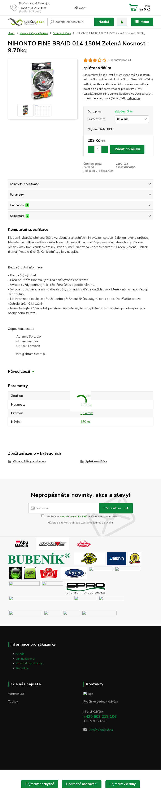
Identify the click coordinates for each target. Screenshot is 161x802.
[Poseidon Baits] (24, 587)
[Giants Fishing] (30, 572)
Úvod (11, 33)
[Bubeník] (40, 558)
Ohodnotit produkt (119, 60)
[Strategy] (85, 602)
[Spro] (85, 587)
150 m (85, 422)
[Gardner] (15, 572)
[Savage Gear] (40, 602)
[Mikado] (101, 572)
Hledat (104, 22)
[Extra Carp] (134, 558)
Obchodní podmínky (29, 663)
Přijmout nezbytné (39, 784)
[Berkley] (83, 543)
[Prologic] (52, 587)
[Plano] (127, 572)
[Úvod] (26, 22)
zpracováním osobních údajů (73, 516)
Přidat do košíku (127, 149)
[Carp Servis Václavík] (89, 558)
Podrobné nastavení (81, 784)
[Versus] (71, 616)
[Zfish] (99, 616)
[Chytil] (48, 572)
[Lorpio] (74, 572)
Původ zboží (19, 371)
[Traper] (52, 616)
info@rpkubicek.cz (101, 730)
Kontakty (22, 668)
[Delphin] (116, 558)
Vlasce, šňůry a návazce (34, 33)
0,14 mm (86, 413)
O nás (20, 654)
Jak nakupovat (25, 659)
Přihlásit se (113, 508)
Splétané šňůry (62, 33)
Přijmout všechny (122, 784)
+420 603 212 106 (32, 8)
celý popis (133, 98)
